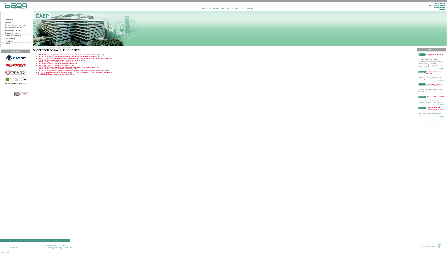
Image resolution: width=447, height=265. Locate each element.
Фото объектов (10, 38)
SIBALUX (230, 8)
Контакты (8, 44)
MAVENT (204, 8)
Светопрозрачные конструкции (15, 25)
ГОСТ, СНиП (9, 41)
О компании (9, 20)
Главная (35, 48)
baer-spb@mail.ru (52, 248)
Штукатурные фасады (12, 30)
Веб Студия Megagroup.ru (428, 246)
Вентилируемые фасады (13, 28)
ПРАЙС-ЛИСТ (239, 8)
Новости (8, 22)
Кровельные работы (12, 33)
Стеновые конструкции (13, 36)
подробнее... (441, 68)
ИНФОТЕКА (251, 8)
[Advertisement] (223, 260)
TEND (222, 8)
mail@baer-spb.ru (63, 248)
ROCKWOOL (214, 8)
